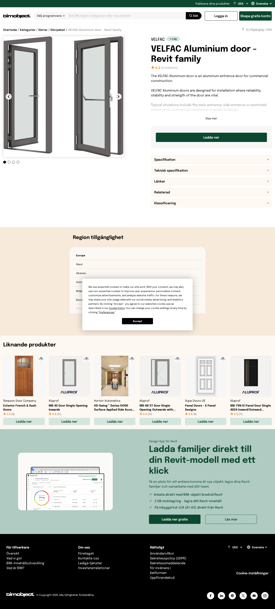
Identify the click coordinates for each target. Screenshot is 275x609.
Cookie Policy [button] (117, 308)
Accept (137, 321)
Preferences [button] (106, 312)
